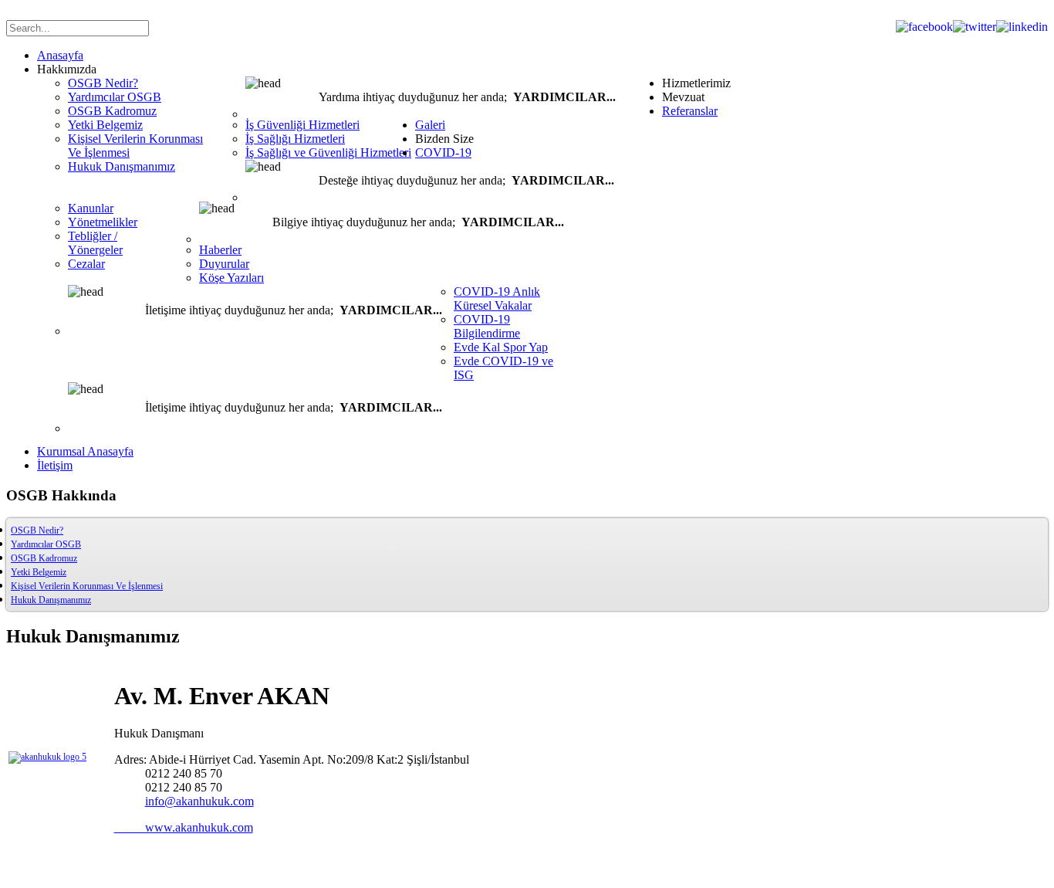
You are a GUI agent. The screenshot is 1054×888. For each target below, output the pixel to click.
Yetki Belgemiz (38, 572)
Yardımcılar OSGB (46, 544)
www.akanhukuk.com (183, 827)
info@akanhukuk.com (199, 801)
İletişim (55, 465)
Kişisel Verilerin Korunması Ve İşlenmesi (87, 586)
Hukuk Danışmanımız (51, 600)
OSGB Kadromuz (44, 558)
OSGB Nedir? (37, 530)
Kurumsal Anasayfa (85, 451)
